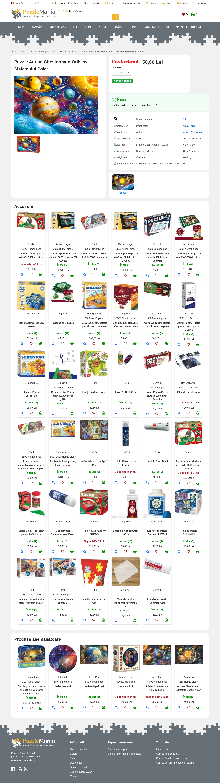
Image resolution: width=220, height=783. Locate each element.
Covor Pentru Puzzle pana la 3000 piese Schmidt (157, 257)
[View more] (31, 228)
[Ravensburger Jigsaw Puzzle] (22, 344)
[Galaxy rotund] (53, 708)
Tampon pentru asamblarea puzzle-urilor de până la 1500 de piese (31, 465)
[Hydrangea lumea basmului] (53, 620)
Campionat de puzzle (81, 771)
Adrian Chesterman (193, 132)
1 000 (186, 119)
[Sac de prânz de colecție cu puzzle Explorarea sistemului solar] (22, 708)
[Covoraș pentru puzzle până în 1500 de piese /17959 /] (116, 276)
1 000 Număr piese (41, 51)
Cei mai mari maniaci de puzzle (124, 753)
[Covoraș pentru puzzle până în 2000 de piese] (84, 344)
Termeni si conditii (79, 767)
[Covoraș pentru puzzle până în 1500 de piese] (116, 344)
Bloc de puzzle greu (188, 392)
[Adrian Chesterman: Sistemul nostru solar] (179, 708)
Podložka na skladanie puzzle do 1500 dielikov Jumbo (188, 465)
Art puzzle (188, 244)
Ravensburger (62, 244)
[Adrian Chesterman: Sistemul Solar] (147, 708)
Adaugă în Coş (122, 81)
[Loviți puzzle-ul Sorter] (84, 413)
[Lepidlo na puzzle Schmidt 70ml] (147, 620)
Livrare (152, 3)
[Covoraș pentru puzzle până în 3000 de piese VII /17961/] (53, 276)
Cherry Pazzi (94, 677)
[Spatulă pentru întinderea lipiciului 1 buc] (116, 621)
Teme (88, 27)
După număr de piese (63, 27)
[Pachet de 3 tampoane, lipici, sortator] (53, 483)
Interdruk (62, 677)
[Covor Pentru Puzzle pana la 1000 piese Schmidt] (147, 414)
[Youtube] (20, 770)
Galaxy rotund (63, 686)
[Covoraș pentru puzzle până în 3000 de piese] (22, 275)
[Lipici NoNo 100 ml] (116, 413)
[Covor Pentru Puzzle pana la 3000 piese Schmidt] (147, 276)
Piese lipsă (162, 749)
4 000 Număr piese (157, 681)
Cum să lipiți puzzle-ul (168, 753)
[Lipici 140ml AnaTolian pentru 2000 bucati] (22, 552)
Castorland (61, 51)
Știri (21, 27)
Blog (111, 3)
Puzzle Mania (19, 51)
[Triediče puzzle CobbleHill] (179, 552)
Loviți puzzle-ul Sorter (94, 392)
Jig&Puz (188, 313)
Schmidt (157, 244)
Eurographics (94, 313)
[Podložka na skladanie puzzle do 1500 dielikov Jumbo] (179, 483)
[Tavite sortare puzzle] (53, 344)
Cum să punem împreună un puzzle (175, 762)
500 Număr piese (63, 681)
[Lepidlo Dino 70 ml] (147, 483)
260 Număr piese (188, 681)
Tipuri (134, 27)
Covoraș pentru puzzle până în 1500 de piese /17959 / (126, 257)
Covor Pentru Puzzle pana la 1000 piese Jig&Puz (63, 396)
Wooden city (125, 677)
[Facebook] (13, 770)
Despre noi (76, 762)
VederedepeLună (94, 686)
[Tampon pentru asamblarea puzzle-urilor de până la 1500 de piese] (22, 483)
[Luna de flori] (116, 708)
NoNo (126, 383)
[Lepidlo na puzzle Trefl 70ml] (84, 620)
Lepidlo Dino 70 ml (157, 461)
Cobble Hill (157, 521)
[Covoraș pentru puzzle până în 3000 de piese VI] (84, 275)
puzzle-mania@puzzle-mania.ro (28, 756)
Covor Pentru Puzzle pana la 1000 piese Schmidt (157, 396)
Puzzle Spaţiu (79, 51)
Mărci (119, 27)
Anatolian (157, 313)
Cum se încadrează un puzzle (172, 758)
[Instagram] (26, 770)
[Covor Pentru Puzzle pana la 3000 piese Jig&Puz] (179, 345)
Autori (103, 27)
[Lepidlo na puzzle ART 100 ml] (116, 552)
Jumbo (31, 244)
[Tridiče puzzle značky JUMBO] (84, 552)
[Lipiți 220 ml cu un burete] (116, 483)
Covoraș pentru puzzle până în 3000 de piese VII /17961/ (63, 257)
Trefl (94, 244)
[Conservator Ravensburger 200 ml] (53, 552)
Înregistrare (60, 3)
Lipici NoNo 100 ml (125, 392)
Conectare (73, 3)
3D (167, 27)
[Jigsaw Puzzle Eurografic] (22, 413)
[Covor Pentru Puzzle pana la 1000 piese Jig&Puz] (53, 414)
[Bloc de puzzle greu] (179, 413)
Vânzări (36, 27)
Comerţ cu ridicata (131, 3)
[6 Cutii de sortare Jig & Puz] (84, 483)
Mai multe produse (189, 27)
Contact (183, 3)
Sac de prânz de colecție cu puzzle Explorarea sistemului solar (31, 690)
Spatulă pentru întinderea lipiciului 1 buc (125, 603)
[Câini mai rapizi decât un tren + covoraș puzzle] (22, 620)
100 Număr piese (31, 681)
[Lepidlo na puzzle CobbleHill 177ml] (147, 552)
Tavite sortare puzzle (63, 323)
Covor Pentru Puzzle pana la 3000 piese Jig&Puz (188, 326)
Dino (157, 452)
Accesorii (152, 27)
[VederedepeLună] (84, 708)
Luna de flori (126, 686)
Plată (168, 3)
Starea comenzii (91, 3)
